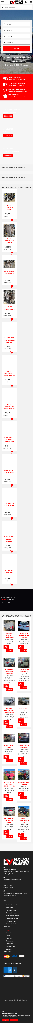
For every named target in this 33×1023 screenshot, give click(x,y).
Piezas (10, 650)
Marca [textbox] (9, 24)
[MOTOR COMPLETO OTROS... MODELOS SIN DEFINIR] (9, 197)
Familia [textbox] (9, 36)
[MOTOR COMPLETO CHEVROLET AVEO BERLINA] (9, 297)
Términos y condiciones (13, 915)
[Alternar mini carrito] (30, 2)
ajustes (15, 1017)
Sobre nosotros (10, 946)
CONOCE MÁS (6, 602)
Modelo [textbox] (9, 30)
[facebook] (6, 970)
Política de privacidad (12, 905)
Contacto (9, 949)
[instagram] (15, 970)
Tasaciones (9, 941)
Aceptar (5, 1020)
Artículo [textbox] (10, 42)
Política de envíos (11, 913)
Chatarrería (9, 943)
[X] (10, 970)
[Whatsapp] (26, 2)
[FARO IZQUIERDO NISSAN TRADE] (9, 496)
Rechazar (13, 1020)
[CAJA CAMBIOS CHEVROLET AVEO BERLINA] (9, 330)
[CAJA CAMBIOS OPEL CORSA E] (9, 264)
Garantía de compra (12, 918)
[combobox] (16, 24)
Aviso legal (9, 907)
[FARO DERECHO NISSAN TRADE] (9, 463)
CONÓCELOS (8, 116)
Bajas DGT (9, 938)
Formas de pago (11, 921)
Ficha (6, 648)
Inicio (7, 930)
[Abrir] (2, 2)
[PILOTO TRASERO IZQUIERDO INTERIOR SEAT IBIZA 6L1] (9, 429)
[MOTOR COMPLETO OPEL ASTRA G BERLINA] (9, 363)
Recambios (9, 933)
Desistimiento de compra (13, 924)
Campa (8, 935)
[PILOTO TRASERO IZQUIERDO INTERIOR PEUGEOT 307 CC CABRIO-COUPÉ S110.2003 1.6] (9, 529)
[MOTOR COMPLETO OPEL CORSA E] (9, 230)
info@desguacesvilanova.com (12, 879)
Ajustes (22, 1020)
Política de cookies (12, 910)
